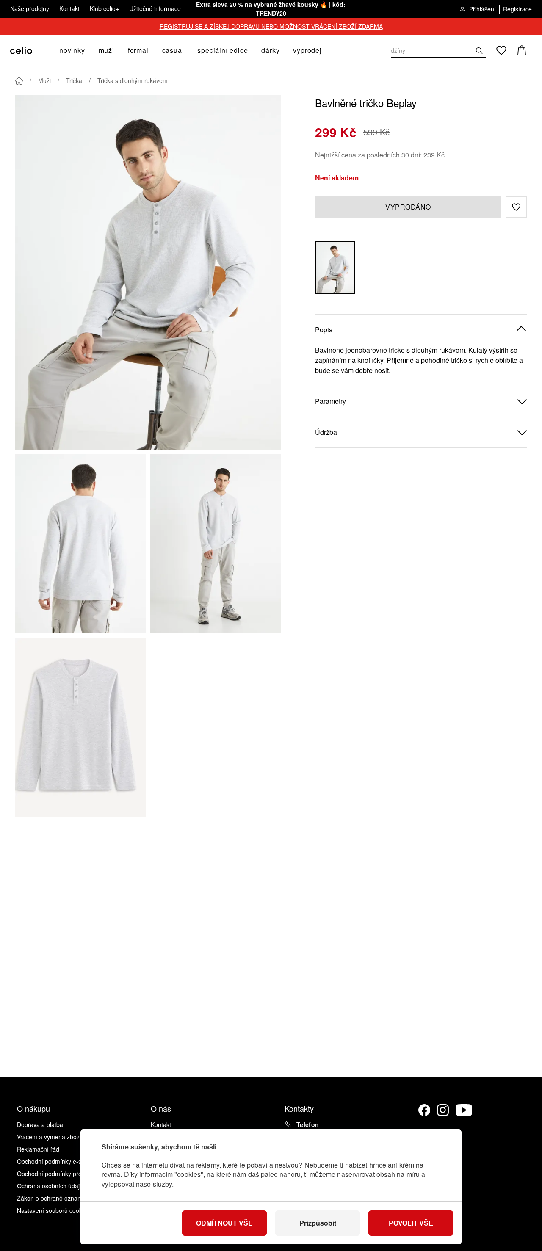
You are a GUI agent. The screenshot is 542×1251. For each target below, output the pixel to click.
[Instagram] (443, 1110)
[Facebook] (424, 1110)
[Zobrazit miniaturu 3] (80, 727)
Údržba (326, 431)
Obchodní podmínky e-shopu (56, 1161)
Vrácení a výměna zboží (49, 1136)
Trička (74, 80)
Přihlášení (482, 9)
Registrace (517, 9)
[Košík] (522, 50)
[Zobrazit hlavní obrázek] (148, 272)
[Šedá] (335, 267)
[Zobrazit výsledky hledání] (479, 50)
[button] (516, 207)
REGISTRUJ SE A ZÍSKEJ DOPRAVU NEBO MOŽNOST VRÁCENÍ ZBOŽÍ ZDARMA (271, 26)
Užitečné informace (155, 8)
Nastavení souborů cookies (53, 1210)
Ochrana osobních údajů (50, 1186)
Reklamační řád (38, 1149)
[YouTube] (464, 1110)
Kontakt (69, 8)
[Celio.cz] (21, 50)
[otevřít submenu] (87, 50)
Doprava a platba (40, 1124)
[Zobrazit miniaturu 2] (215, 543)
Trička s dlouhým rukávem (132, 80)
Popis (323, 329)
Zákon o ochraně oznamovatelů (59, 1198)
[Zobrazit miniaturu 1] (80, 543)
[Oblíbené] (501, 50)
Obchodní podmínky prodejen (57, 1173)
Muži (44, 80)
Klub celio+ (104, 8)
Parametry (330, 401)
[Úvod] (19, 81)
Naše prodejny (29, 8)
